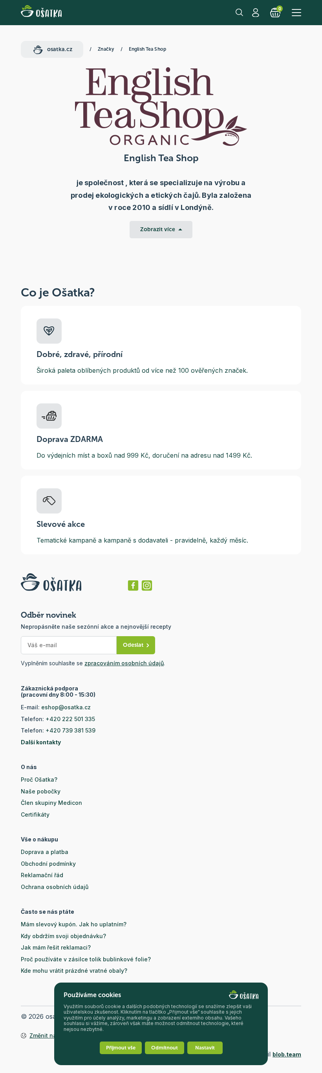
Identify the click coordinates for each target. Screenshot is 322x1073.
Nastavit (205, 1048)
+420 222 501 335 (70, 719)
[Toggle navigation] (296, 12)
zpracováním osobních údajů (124, 663)
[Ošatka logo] (41, 12)
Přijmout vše (120, 1048)
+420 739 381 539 (70, 730)
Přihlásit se (256, 12)
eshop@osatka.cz (66, 707)
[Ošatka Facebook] (133, 585)
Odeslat (133, 645)
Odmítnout (164, 1048)
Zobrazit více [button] (157, 229)
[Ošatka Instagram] (147, 585)
